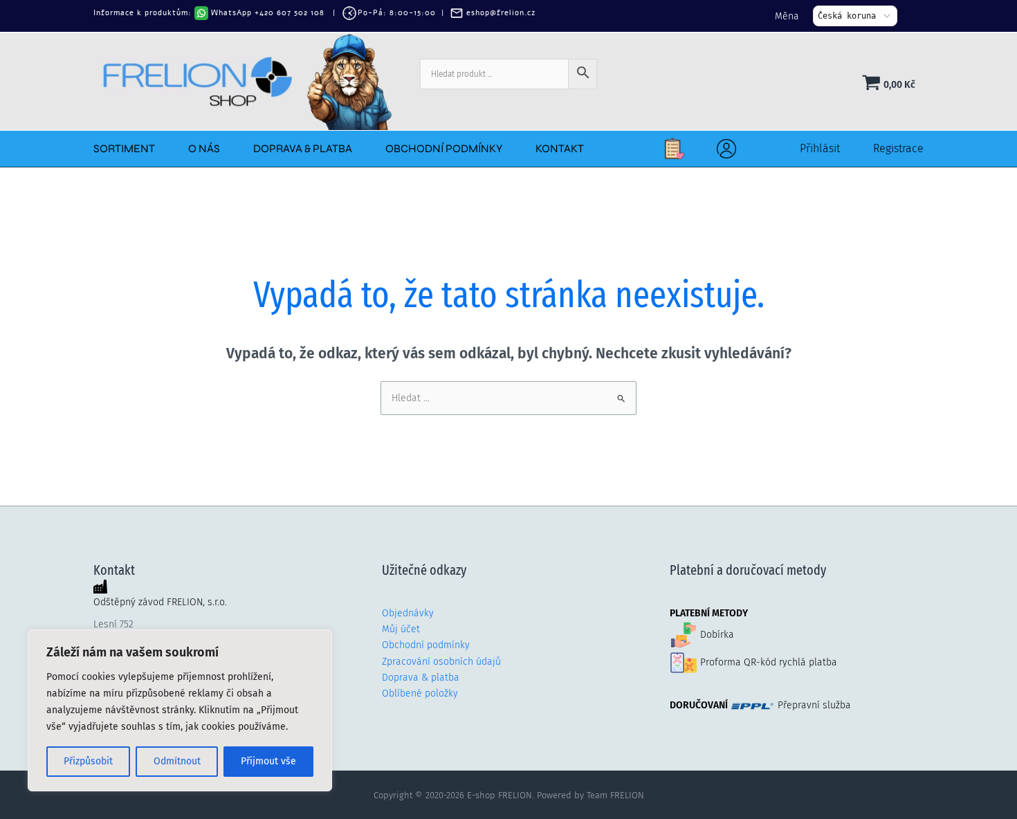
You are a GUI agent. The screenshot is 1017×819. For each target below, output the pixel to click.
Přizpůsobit (88, 761)
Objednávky (408, 613)
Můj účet (401, 629)
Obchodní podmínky (426, 645)
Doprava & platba (420, 677)
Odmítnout (177, 761)
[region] (180, 710)
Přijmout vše (268, 761)
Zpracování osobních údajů (441, 662)
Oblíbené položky (420, 693)
